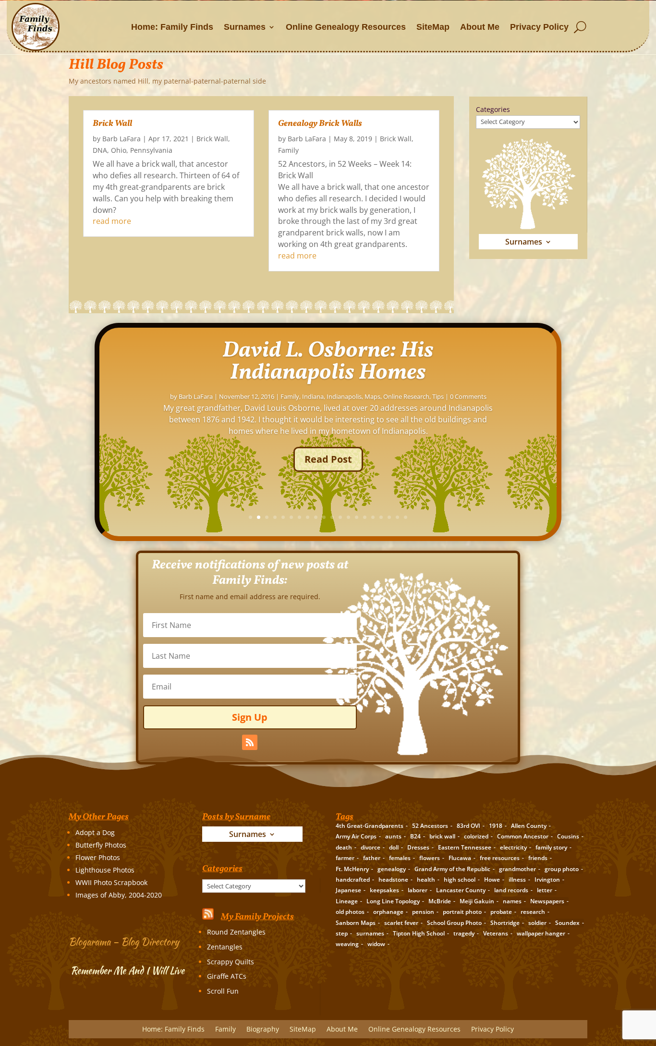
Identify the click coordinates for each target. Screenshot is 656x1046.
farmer (345, 858)
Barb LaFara (121, 138)
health (426, 879)
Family (288, 150)
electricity (513, 847)
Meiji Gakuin (477, 901)
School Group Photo (454, 923)
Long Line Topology (393, 901)
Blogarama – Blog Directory (124, 941)
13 (348, 517)
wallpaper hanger (541, 933)
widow (376, 944)
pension (423, 912)
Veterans (495, 933)
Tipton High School (419, 933)
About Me (479, 27)
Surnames (245, 27)
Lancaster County (461, 890)
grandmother (517, 869)
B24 (415, 836)
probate (501, 912)
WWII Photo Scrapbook (111, 882)
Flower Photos (97, 857)
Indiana (313, 396)
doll (394, 847)
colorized (476, 836)
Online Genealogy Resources (346, 27)
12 (340, 517)
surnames (370, 933)
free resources (500, 858)
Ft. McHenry (352, 869)
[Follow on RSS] (249, 742)
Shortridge (505, 923)
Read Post (328, 459)
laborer (417, 890)
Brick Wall (112, 124)
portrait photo (462, 912)
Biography (262, 1030)
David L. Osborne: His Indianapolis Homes (328, 361)
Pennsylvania (151, 150)
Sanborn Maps (356, 923)
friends (537, 858)
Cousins (568, 836)
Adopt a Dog (95, 832)
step (342, 933)
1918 (495, 826)
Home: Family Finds (172, 27)
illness (517, 879)
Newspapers (547, 901)
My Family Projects (257, 917)
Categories (493, 109)
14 (356, 517)
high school (459, 879)
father (371, 858)
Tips (438, 396)
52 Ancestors (430, 826)
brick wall (442, 836)
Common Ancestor (522, 836)
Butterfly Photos (100, 844)
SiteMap (432, 27)
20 (405, 517)
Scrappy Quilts (230, 961)
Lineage (347, 901)
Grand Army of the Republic (452, 869)
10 (324, 517)
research (533, 912)
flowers (429, 858)
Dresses (418, 847)
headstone (393, 879)
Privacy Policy (539, 27)
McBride (439, 901)
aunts (393, 836)
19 (397, 517)
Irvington (547, 879)
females (400, 858)
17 (381, 517)
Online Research (406, 396)
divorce (370, 847)
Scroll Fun (223, 991)
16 (373, 517)
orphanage (388, 912)
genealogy (391, 869)
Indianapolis (344, 396)
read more (112, 221)
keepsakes (384, 890)
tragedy (463, 933)
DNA (100, 150)
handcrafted (353, 879)
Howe (492, 879)
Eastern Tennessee (464, 847)
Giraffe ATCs (226, 976)
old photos (350, 912)
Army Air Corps (356, 836)
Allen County (529, 826)
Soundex (567, 923)
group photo (562, 869)
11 (332, 517)
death (344, 847)
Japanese (348, 890)
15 (364, 517)
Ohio (118, 150)
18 (389, 517)
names (512, 901)
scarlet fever (401, 923)
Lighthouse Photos (104, 869)
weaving (347, 944)
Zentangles (225, 946)
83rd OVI (468, 826)
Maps (372, 396)
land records (511, 890)
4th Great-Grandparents (369, 826)
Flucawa (460, 858)
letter (544, 890)
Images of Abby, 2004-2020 (118, 894)
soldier (537, 923)
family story (551, 847)
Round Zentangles (236, 931)
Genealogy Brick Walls (320, 124)
